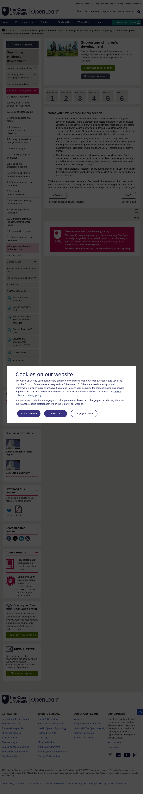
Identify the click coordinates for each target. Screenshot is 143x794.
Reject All (55, 413)
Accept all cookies (29, 413)
